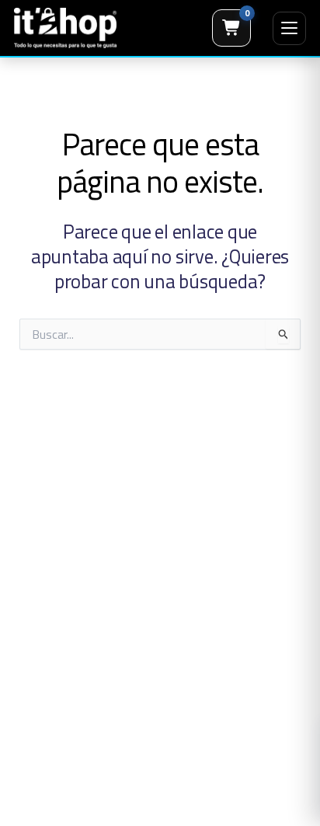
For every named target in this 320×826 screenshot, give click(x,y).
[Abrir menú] (289, 28)
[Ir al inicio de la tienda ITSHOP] (65, 28)
